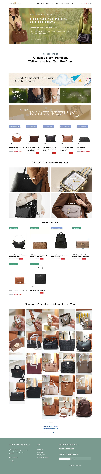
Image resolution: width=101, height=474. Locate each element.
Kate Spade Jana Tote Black (37, 290)
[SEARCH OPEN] (82, 3)
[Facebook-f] (10, 461)
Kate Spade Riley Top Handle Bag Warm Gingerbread (15, 149)
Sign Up (73, 459)
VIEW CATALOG (71, 180)
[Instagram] (12, 461)
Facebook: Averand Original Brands (50, 432)
